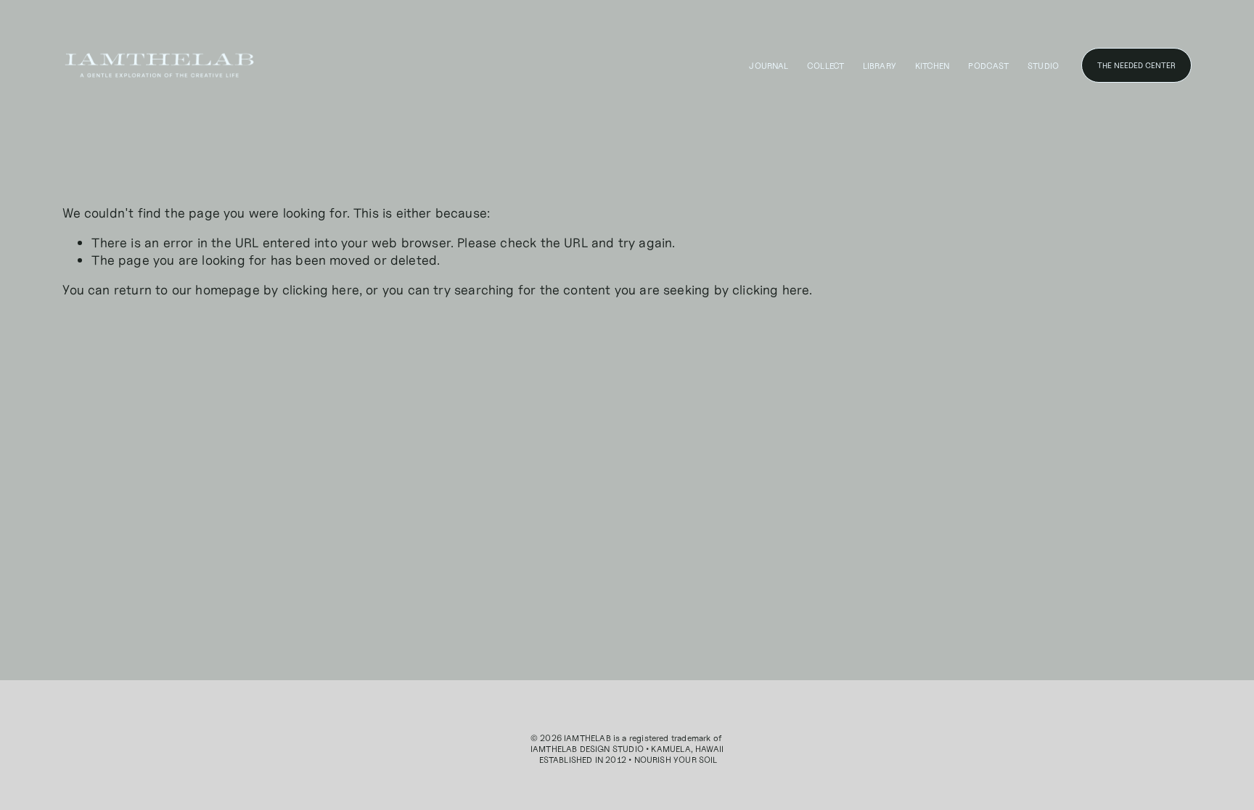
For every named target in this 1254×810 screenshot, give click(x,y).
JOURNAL (768, 65)
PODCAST (988, 65)
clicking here (320, 289)
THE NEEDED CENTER (1136, 65)
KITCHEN (932, 65)
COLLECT (825, 65)
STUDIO (1043, 65)
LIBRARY (879, 65)
